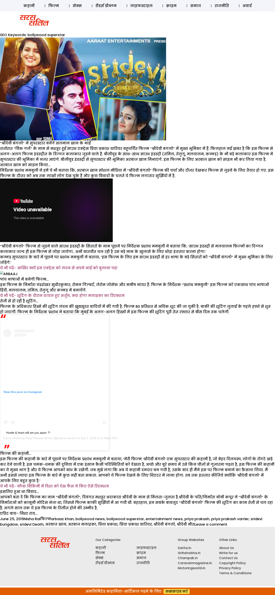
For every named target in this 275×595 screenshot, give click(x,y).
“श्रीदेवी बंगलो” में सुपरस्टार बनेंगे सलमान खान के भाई (45, 143)
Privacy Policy (230, 568)
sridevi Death (31, 524)
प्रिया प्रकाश (108, 524)
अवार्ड (247, 5)
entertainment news (164, 518)
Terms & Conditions (235, 573)
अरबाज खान (55, 524)
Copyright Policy (232, 563)
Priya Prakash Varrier (39, 438)
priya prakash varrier (230, 518)
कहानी (29, 5)
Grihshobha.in (189, 553)
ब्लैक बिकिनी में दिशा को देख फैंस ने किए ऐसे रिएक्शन (63, 486)
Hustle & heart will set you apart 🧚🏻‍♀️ (28, 432)
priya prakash (196, 518)
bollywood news (90, 518)
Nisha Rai (32, 518)
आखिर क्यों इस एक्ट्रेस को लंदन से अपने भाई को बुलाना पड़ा (67, 267)
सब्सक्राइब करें (176, 591)
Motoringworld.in (191, 568)
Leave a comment (210, 524)
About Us (226, 548)
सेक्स (77, 5)
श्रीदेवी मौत (185, 524)
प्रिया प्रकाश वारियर (135, 524)
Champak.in (188, 558)
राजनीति (222, 5)
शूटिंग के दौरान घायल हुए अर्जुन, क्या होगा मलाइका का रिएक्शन (71, 295)
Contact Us (228, 558)
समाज (195, 5)
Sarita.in (184, 548)
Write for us (228, 553)
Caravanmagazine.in (195, 563)
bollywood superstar (125, 518)
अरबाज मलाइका (82, 524)
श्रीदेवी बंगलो (164, 524)
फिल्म (53, 5)
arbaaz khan (62, 518)
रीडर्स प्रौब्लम (106, 5)
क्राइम (171, 5)
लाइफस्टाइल (141, 5)
